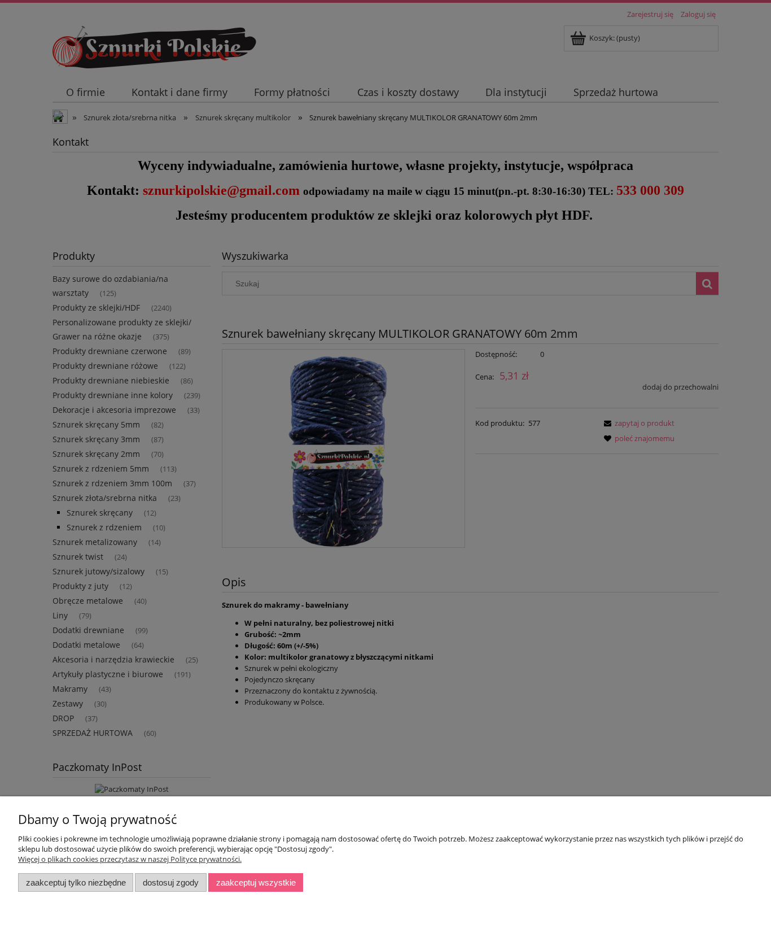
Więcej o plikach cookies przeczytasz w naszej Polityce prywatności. (130, 859)
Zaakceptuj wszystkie (256, 882)
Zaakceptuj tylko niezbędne (76, 882)
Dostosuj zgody (171, 882)
